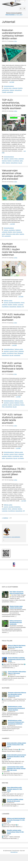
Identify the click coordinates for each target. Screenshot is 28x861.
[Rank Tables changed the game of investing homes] (5, 597)
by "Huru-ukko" (14, 14)
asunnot (11, 158)
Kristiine (15, 304)
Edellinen (5, 518)
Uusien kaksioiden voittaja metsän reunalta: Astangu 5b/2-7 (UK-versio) (16, 744)
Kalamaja (4, 160)
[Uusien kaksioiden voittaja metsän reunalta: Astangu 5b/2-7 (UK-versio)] (4, 746)
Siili (3, 236)
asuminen (6, 158)
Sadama (12, 90)
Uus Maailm (21, 458)
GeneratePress (14, 852)
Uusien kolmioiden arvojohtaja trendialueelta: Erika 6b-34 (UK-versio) (16, 659)
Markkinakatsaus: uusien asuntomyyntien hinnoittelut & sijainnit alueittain (16, 708)
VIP (23, 306)
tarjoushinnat (18, 90)
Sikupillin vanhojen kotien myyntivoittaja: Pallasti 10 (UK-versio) (15, 832)
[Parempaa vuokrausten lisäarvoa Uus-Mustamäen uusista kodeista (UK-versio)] (4, 696)
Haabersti (18, 230)
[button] (20, 9)
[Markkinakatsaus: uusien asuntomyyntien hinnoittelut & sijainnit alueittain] (4, 710)
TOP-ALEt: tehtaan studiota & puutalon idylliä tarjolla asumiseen (12, 418)
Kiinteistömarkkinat (9, 86)
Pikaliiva (22, 404)
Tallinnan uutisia (8, 300)
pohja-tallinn (15, 234)
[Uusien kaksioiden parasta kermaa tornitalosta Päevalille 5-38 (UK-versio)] (4, 758)
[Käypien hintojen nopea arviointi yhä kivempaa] (5, 612)
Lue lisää (11, 82)
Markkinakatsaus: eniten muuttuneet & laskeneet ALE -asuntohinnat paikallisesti (16, 722)
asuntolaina (12, 230)
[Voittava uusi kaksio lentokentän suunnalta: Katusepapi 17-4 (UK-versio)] (4, 821)
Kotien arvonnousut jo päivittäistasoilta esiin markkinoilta (16, 622)
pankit (3, 234)
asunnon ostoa (7, 88)
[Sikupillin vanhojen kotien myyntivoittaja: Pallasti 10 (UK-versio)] (4, 833)
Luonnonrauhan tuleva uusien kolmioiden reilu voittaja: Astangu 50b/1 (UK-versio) (16, 768)
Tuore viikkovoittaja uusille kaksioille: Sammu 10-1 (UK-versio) (14, 789)
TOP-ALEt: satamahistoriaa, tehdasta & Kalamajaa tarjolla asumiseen (13, 104)
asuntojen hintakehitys (14, 302)
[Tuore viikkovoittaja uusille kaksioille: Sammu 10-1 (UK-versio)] (4, 790)
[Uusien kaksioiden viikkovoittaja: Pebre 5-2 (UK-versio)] (4, 675)
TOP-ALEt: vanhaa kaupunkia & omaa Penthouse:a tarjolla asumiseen (12, 367)
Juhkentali (14, 88)
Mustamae (19, 232)
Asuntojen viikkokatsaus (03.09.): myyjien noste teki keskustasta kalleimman (14, 249)
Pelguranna (9, 234)
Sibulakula (20, 353)
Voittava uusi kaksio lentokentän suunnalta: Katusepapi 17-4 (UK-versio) (16, 820)
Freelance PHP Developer (10, 578)
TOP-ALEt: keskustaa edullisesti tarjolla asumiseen (13, 317)
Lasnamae (20, 304)
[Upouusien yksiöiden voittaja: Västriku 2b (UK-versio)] (4, 802)
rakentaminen (5, 90)
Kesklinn (20, 88)
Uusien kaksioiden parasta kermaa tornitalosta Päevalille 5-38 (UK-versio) (16, 756)
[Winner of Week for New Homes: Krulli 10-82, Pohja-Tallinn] (4, 649)
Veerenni (19, 306)
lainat (14, 232)
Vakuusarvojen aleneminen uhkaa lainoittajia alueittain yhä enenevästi (12, 174)
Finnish (18, 1)
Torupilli (4, 92)
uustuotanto (10, 92)
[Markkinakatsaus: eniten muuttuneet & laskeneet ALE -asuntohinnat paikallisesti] (4, 724)
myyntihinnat (15, 160)
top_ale (20, 162)
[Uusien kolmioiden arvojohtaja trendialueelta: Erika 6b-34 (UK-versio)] (4, 661)
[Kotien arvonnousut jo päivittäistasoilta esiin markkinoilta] (5, 626)
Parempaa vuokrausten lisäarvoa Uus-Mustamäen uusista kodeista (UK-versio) (17, 694)
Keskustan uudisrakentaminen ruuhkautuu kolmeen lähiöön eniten (13, 34)
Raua (15, 353)
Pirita (3, 406)
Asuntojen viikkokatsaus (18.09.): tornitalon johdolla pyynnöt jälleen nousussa (14, 471)
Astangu (6, 230)
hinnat (16, 158)
